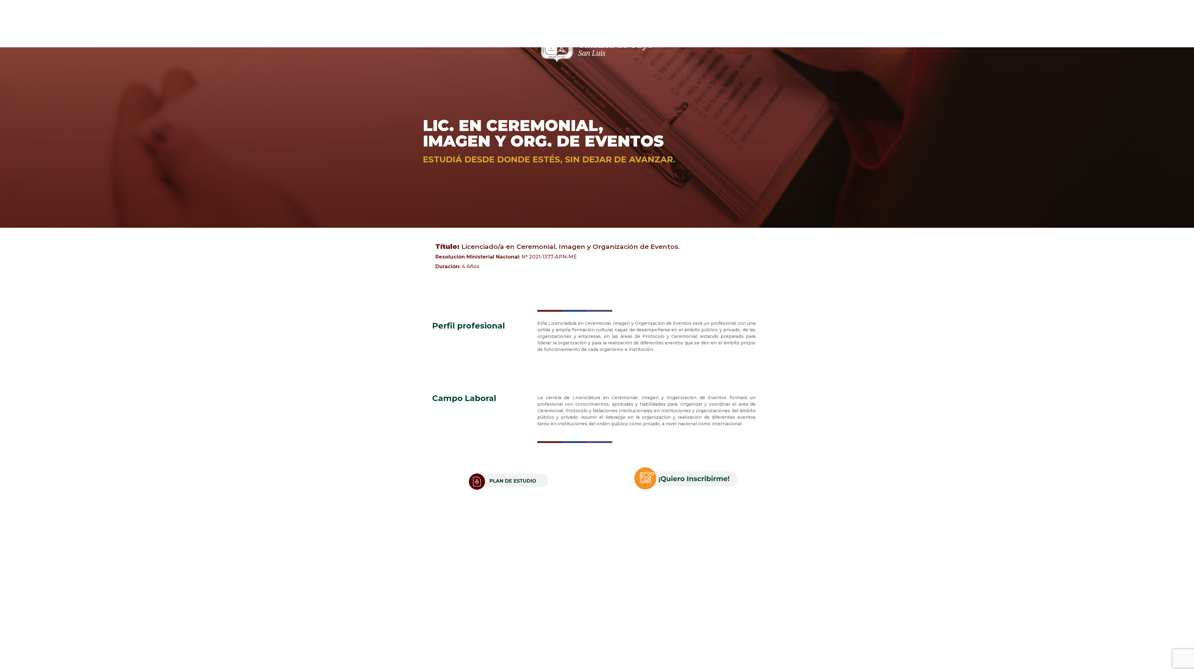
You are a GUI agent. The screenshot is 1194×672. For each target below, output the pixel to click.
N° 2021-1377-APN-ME (506, 257)
